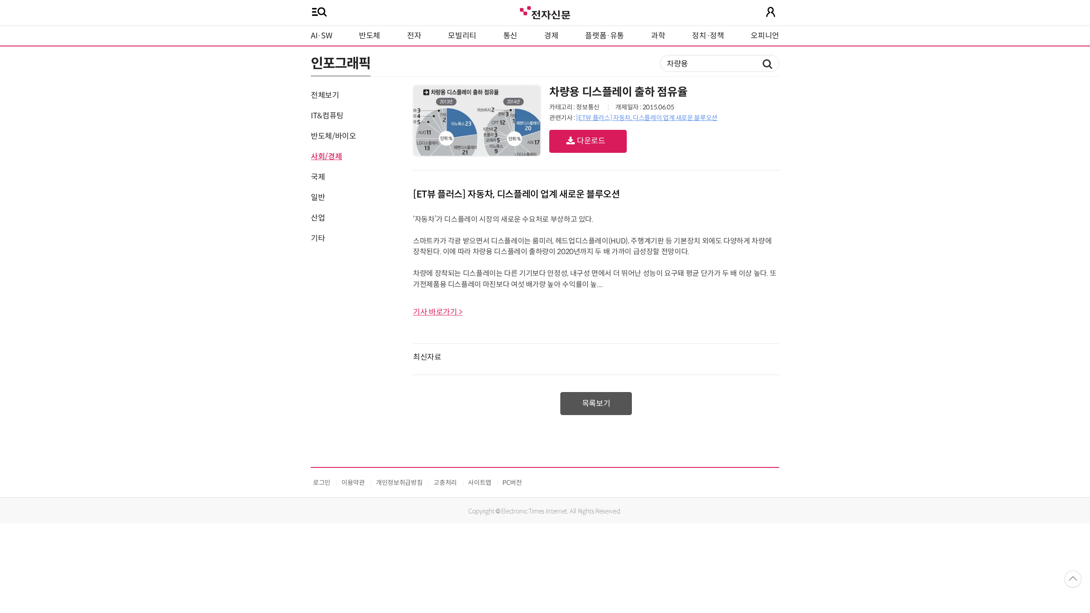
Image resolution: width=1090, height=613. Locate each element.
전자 (414, 35)
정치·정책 (708, 35)
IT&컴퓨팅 (327, 115)
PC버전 (512, 482)
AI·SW (321, 35)
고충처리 (445, 482)
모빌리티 (462, 35)
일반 (318, 197)
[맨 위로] (1072, 578)
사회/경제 (326, 156)
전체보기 (325, 95)
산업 (318, 218)
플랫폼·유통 (604, 35)
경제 (551, 35)
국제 (318, 177)
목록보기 (596, 403)
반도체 (369, 35)
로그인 (321, 482)
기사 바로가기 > (437, 312)
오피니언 (765, 35)
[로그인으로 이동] (770, 11)
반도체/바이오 (333, 136)
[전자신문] (545, 11)
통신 (510, 35)
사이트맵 (479, 482)
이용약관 (353, 482)
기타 (318, 238)
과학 (658, 35)
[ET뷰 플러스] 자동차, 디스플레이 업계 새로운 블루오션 (646, 118)
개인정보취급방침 (399, 482)
